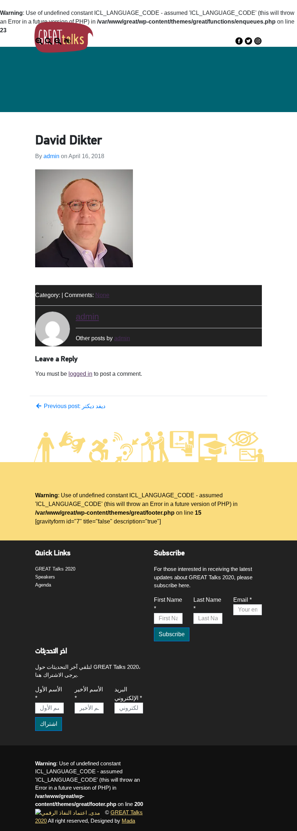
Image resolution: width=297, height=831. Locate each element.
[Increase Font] (39, 40)
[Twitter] (248, 41)
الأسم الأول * (48, 693)
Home (151, 34)
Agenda (248, 34)
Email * (242, 600)
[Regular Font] (48, 40)
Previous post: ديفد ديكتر (73, 406)
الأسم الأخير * (89, 693)
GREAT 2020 (182, 34)
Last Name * (207, 604)
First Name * (168, 604)
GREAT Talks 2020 (55, 569)
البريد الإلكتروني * (128, 693)
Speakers (218, 34)
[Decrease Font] (58, 40)
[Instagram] (258, 41)
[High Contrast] (67, 40)
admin (51, 156)
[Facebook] (239, 41)
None (102, 295)
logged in (80, 374)
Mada (128, 821)
